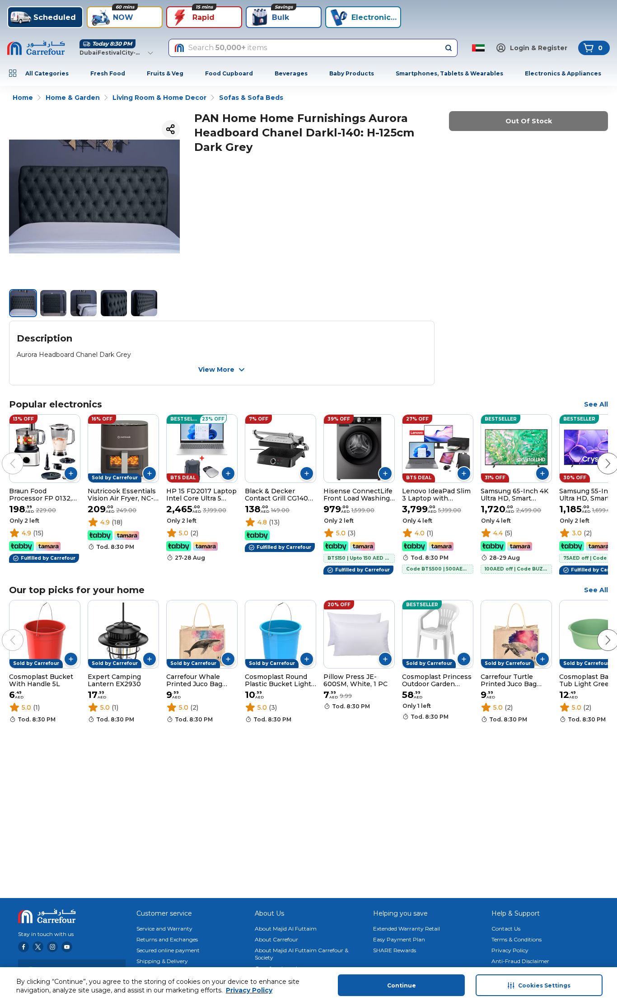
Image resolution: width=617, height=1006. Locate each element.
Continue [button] (401, 985)
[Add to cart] (71, 473)
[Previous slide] (3, 454)
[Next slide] (599, 454)
